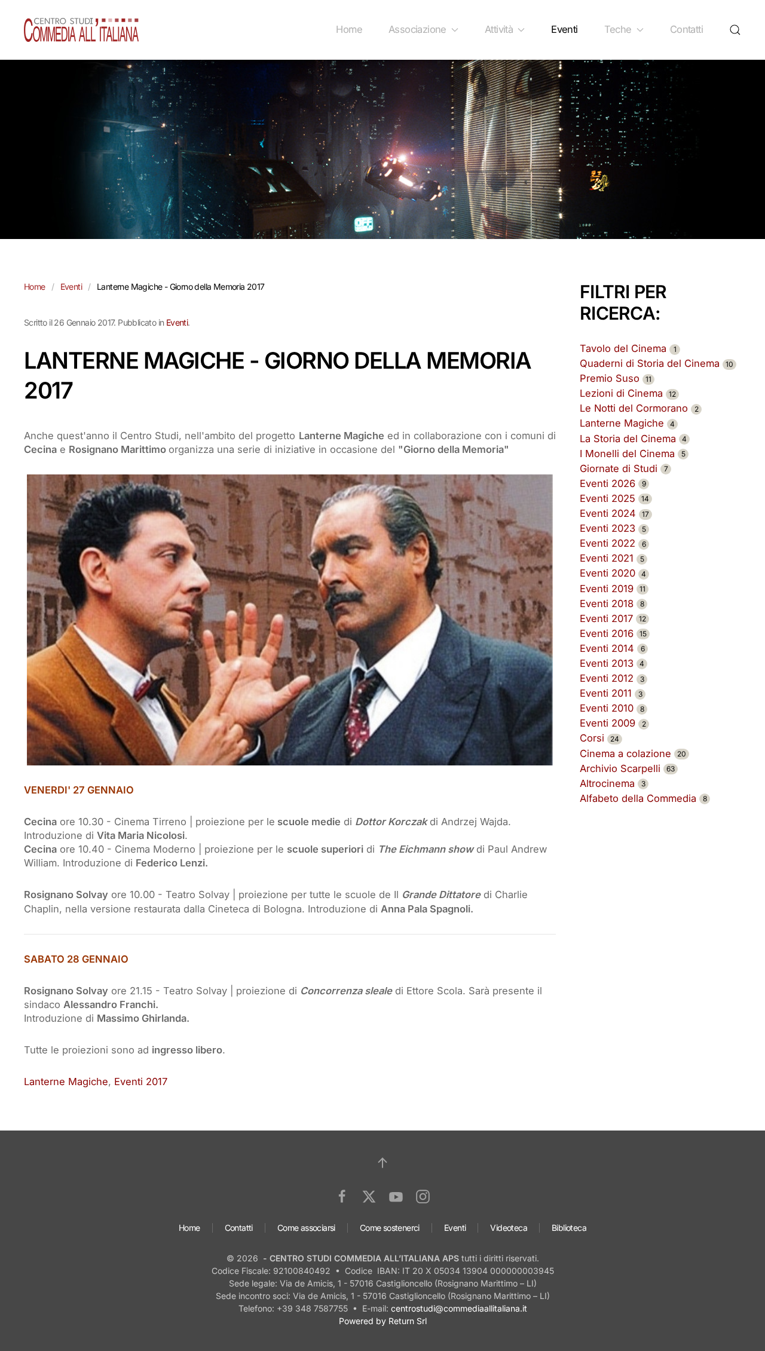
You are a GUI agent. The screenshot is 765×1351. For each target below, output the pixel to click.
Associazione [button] (417, 29)
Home (349, 29)
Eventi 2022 (613, 543)
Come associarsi (306, 1228)
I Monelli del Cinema (633, 453)
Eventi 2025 (614, 498)
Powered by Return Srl (383, 1321)
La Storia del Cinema (633, 439)
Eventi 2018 (612, 603)
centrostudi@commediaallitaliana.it (459, 1308)
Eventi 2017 (140, 1081)
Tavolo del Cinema (628, 348)
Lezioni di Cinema (628, 393)
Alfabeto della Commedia (643, 798)
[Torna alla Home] (81, 30)
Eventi (564, 29)
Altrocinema (612, 783)
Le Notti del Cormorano (639, 408)
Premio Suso (615, 378)
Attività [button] (499, 29)
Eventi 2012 (612, 678)
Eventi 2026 (613, 483)
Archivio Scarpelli (627, 768)
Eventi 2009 (613, 723)
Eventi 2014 (612, 648)
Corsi (599, 738)
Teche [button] (618, 29)
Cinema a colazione (633, 753)
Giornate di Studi (624, 468)
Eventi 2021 (612, 558)
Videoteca (508, 1228)
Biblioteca (569, 1228)
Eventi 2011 (611, 693)
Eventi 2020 (613, 573)
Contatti (686, 29)
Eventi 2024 (614, 513)
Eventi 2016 (613, 633)
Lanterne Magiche (66, 1081)
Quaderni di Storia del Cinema (656, 363)
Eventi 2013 (612, 663)
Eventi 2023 (613, 528)
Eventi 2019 (612, 589)
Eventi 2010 (612, 708)
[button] (735, 30)
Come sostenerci (390, 1228)
